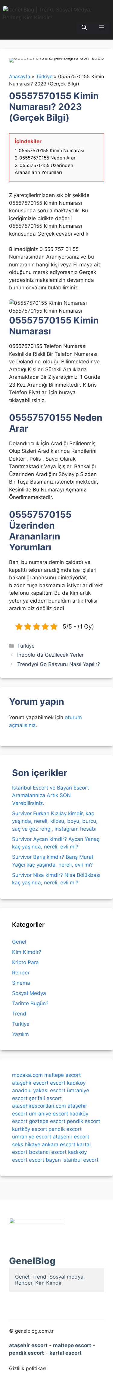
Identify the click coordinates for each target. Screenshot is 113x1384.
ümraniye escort (48, 1114)
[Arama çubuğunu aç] (84, 27)
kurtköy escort (29, 1129)
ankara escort (58, 1144)
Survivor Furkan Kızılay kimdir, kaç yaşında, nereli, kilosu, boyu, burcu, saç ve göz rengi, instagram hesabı (55, 821)
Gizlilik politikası (27, 1368)
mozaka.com (27, 1075)
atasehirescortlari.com (39, 1106)
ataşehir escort (30, 1083)
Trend (19, 1014)
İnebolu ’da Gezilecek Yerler (50, 655)
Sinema (21, 983)
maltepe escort (62, 1075)
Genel (19, 942)
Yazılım (20, 1034)
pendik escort (83, 1121)
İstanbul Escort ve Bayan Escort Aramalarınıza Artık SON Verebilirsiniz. (50, 795)
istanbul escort (80, 1160)
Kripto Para (25, 962)
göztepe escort (47, 1121)
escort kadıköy (68, 1083)
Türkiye (26, 646)
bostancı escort (48, 1152)
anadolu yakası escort (38, 1090)
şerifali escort (45, 1098)
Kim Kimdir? (26, 952)
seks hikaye (26, 1144)
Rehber (21, 973)
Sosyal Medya (29, 993)
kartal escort (65, 1353)
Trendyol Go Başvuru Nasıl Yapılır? (58, 664)
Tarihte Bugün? (30, 1003)
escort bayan (45, 1160)
